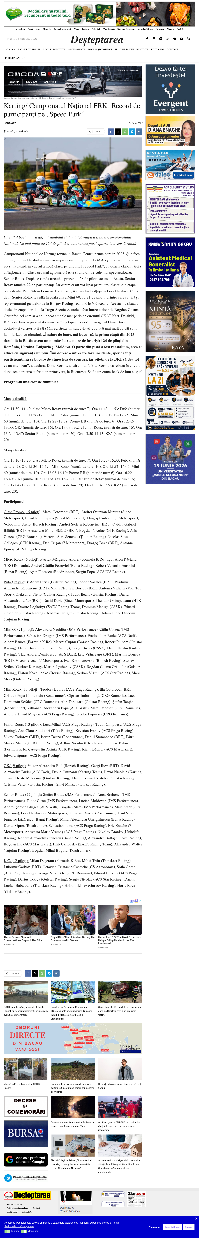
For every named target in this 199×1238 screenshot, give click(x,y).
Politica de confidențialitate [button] (19, 1226)
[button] (188, 38)
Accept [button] (188, 1227)
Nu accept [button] (154, 1227)
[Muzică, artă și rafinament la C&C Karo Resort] (26, 1069)
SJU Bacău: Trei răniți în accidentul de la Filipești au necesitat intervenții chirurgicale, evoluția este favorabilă (26, 1011)
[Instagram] (154, 39)
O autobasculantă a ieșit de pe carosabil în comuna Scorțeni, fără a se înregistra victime (119, 1011)
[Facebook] (147, 39)
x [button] (196, 1218)
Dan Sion (10, 122)
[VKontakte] (174, 39)
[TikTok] (167, 39)
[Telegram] (160, 39)
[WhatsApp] (125, 131)
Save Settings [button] (172, 1227)
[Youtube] (181, 39)
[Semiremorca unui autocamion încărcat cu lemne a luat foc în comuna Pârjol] (73, 1107)
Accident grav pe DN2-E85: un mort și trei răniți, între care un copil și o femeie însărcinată (119, 1126)
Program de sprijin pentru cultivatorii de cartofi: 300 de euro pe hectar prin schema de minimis (72, 1088)
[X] (118, 131)
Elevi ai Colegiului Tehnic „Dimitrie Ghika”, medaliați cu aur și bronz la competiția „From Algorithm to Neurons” (71, 1164)
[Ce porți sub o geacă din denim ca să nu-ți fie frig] (120, 1069)
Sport (6, 98)
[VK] (139, 131)
